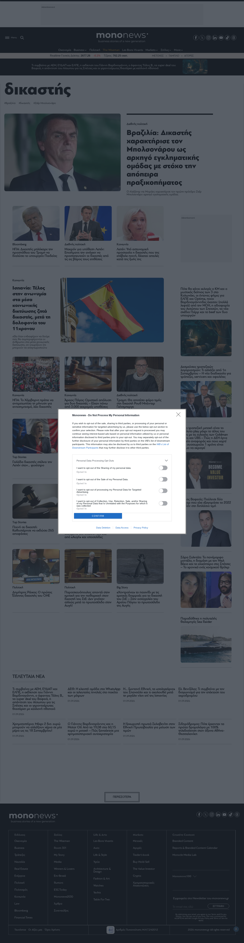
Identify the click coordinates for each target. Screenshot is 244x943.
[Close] (179, 415)
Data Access (122, 527)
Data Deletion (103, 527)
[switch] (163, 468)
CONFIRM (98, 516)
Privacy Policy (141, 527)
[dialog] (122, 471)
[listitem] (122, 460)
